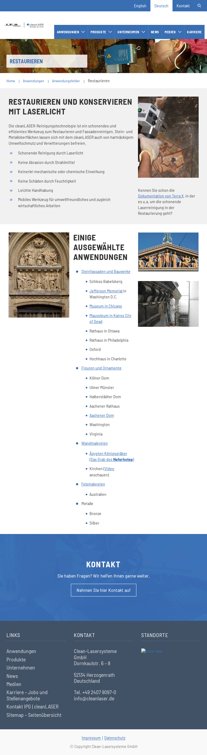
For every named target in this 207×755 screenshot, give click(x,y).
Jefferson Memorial (106, 290)
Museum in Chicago (105, 305)
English (140, 5)
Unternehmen (128, 32)
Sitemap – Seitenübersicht (33, 715)
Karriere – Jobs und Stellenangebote (27, 695)
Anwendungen (68, 32)
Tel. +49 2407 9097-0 (95, 692)
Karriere (194, 32)
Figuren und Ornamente (101, 367)
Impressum (91, 737)
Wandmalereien (94, 443)
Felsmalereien (93, 483)
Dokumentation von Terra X (161, 195)
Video (109, 468)
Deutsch (161, 5)
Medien (170, 32)
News (155, 32)
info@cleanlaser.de (94, 698)
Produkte (98, 32)
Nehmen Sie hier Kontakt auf (104, 590)
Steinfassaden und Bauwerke (105, 271)
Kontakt (183, 5)
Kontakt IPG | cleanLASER (32, 706)
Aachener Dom (101, 415)
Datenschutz (114, 737)
